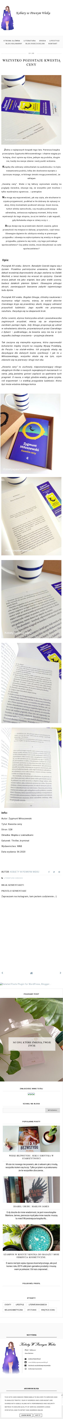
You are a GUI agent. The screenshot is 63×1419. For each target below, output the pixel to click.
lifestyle (20, 1305)
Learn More (26, 1415)
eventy (8, 1305)
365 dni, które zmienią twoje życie (32, 1044)
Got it (37, 1415)
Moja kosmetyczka (14, 1310)
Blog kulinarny (14, 43)
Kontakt (52, 43)
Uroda (42, 41)
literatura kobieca (13, 878)
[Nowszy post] (2, 973)
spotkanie (31, 1310)
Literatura (30, 41)
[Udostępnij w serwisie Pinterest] (59, 872)
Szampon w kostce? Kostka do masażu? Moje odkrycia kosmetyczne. (31, 1256)
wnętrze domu (48, 1310)
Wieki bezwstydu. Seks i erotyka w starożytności (31, 1157)
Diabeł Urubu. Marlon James (31, 1206)
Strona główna (12, 41)
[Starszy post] (61, 973)
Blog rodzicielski (35, 43)
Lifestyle (55, 41)
